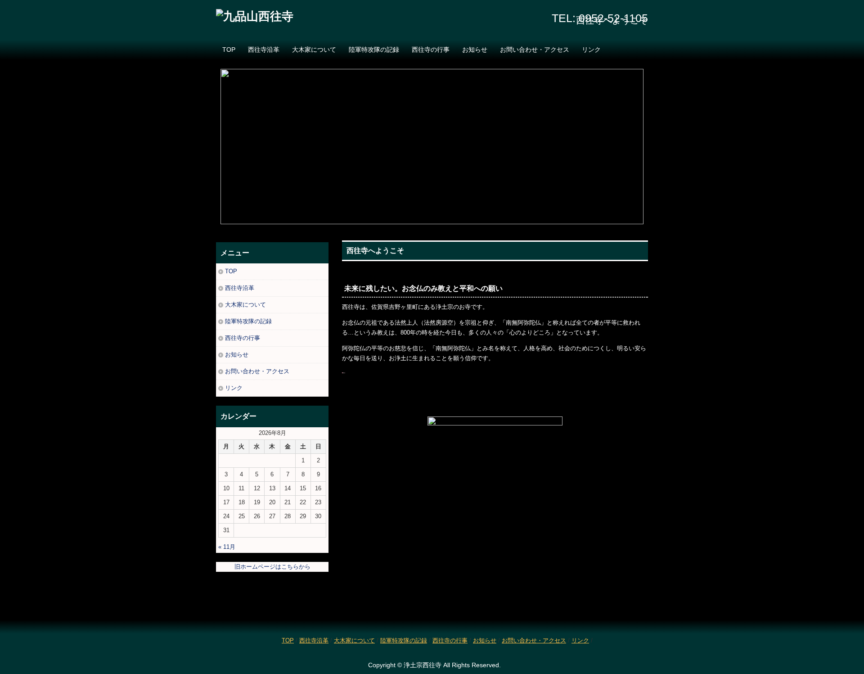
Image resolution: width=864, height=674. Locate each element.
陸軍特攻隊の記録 (374, 49)
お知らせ (474, 49)
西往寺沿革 (263, 49)
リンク (591, 49)
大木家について (314, 49)
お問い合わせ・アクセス (534, 49)
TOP (228, 49)
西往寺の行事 (431, 49)
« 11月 (226, 546)
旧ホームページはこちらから (272, 566)
